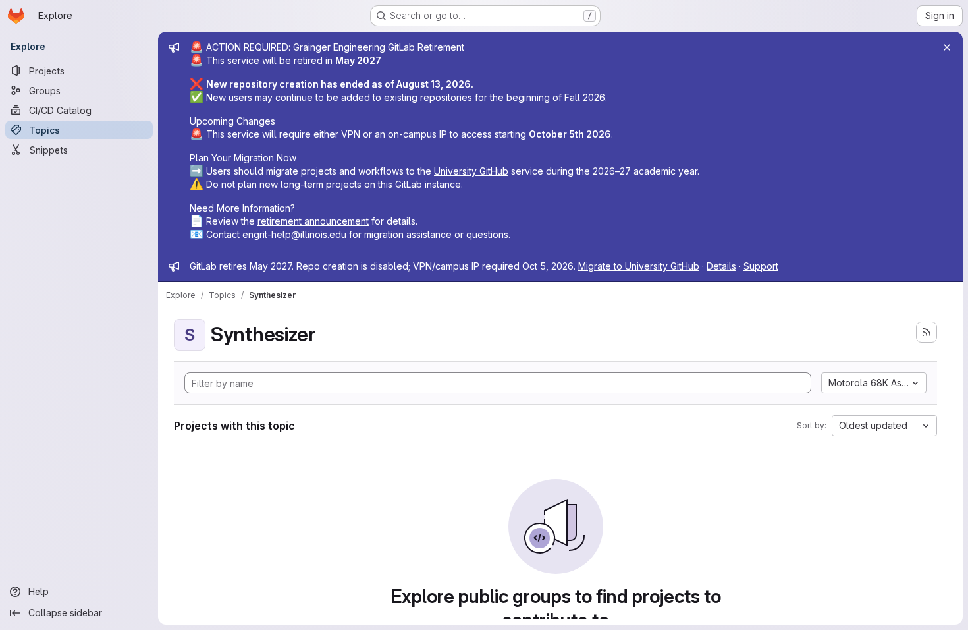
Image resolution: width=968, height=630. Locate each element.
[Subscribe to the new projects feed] (926, 332)
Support (760, 266)
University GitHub (471, 171)
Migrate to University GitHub (638, 266)
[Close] (947, 47)
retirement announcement (313, 221)
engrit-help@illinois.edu (294, 234)
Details (721, 266)
